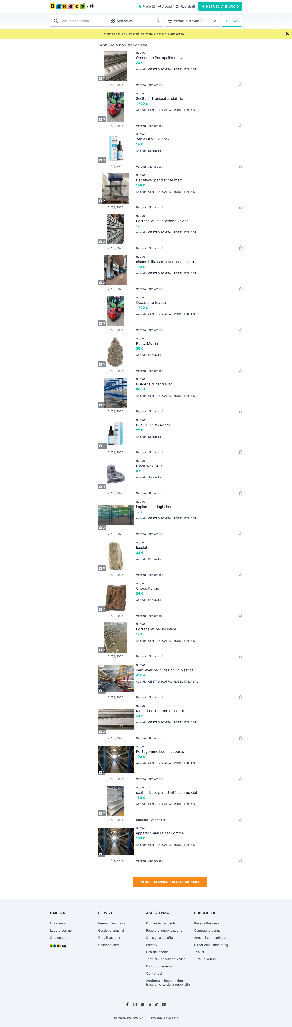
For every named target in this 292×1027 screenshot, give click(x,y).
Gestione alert (108, 945)
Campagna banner (208, 930)
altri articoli (177, 33)
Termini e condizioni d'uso (165, 959)
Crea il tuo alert (110, 938)
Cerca (231, 21)
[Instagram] (135, 1004)
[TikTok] (157, 1004)
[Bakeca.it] (86, 6)
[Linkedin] (150, 1004)
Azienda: (167, 69)
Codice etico (59, 938)
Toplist (199, 952)
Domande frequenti (160, 923)
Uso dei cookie (157, 952)
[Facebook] (128, 1004)
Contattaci (154, 973)
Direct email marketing (211, 945)
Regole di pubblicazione (164, 930)
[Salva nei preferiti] (240, 85)
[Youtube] (164, 1004)
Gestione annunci (111, 930)
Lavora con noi (61, 930)
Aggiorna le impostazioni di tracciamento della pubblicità (168, 982)
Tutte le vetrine (205, 959)
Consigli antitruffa (159, 938)
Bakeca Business (206, 923)
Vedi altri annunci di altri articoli (170, 882)
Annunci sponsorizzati (210, 938)
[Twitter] (142, 1004)
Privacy (151, 945)
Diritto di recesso (159, 966)
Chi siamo (57, 923)
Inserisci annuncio (111, 923)
